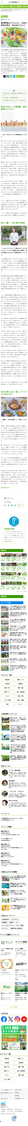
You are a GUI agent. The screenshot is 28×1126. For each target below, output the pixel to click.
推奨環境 (17, 1095)
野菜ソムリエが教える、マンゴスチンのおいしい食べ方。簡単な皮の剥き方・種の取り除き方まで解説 (19, 578)
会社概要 (3, 1109)
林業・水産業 (20, 700)
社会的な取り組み (18, 1109)
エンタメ (7, 696)
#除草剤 (11, 922)
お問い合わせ (4, 1098)
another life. (9, 529)
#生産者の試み (5, 919)
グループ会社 (10, 1111)
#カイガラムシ (15, 919)
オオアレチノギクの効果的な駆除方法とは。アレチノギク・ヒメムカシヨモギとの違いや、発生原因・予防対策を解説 (19, 587)
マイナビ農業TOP (4, 9)
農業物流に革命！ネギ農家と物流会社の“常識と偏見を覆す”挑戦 (8, 559)
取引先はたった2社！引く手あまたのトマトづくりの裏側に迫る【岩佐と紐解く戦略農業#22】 (19, 559)
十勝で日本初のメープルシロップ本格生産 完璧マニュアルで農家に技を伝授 (8, 568)
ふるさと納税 (7, 700)
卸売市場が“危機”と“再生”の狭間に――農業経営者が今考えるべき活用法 (13, 568)
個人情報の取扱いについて (7, 1093)
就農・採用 (20, 696)
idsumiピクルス (5, 487)
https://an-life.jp (8, 541)
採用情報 (3, 1111)
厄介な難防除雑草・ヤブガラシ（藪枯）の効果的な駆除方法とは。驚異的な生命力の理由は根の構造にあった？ (13, 578)
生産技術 (7, 683)
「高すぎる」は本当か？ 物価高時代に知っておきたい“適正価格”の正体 (19, 568)
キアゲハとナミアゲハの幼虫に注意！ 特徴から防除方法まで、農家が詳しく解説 (24, 568)
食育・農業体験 (21, 692)
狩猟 (7, 704)
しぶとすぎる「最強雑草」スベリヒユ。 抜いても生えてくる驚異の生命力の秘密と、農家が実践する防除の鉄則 (13, 587)
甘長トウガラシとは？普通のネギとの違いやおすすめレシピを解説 (24, 587)
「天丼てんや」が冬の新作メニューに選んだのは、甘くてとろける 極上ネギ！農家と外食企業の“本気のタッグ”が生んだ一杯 (3, 559)
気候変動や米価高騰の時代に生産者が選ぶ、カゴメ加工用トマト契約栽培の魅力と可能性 (13, 559)
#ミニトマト (5, 928)
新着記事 (7, 679)
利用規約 (17, 1092)
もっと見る (14, 1007)
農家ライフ (7, 692)
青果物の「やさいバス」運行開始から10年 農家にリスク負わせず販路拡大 (24, 559)
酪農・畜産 (20, 687)
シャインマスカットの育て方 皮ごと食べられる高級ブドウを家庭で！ (24, 578)
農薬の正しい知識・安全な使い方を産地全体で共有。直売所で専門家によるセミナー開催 (3, 587)
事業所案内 (9, 1109)
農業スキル (12, 6)
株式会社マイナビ (4, 1106)
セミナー (20, 704)
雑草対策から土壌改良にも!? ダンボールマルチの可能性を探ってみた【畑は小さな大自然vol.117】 (3, 578)
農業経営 (19, 6)
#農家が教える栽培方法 (16, 928)
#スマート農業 (19, 925)
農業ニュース (4, 6)
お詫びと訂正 (18, 1090)
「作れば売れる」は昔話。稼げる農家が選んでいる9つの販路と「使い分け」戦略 (3, 568)
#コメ (17, 922)
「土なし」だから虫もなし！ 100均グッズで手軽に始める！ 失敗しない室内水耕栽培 (8, 587)
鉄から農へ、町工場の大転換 (10, 97)
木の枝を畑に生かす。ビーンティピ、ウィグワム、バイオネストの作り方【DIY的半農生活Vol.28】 (8, 578)
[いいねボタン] (2, 19)
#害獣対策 (4, 922)
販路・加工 (11, 9)
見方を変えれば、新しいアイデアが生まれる (14, 100)
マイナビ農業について (6, 1090)
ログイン (24, 2)
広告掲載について (19, 1098)
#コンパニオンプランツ (8, 925)
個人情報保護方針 (19, 1111)
